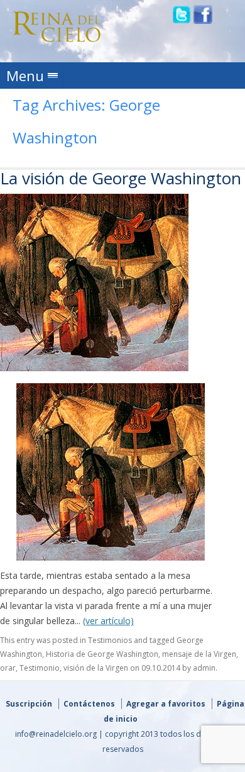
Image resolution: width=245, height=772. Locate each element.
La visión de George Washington (120, 178)
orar (8, 668)
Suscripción (29, 703)
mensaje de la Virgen (199, 654)
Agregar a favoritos (165, 703)
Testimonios (110, 640)
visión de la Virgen (95, 668)
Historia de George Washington (102, 654)
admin (204, 668)
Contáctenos (89, 703)
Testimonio (39, 668)
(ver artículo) (108, 621)
